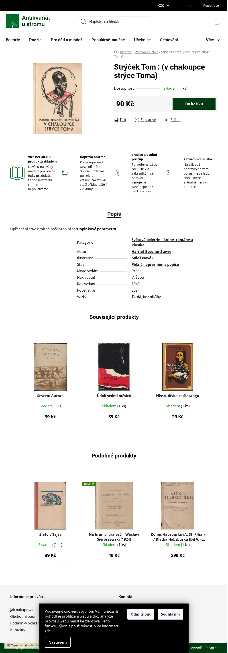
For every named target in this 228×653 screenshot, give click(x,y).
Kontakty (17, 629)
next (214, 383)
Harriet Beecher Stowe (151, 251)
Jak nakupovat (22, 609)
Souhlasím (170, 614)
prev (13, 383)
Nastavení (58, 642)
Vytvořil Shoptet (204, 647)
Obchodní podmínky (27, 616)
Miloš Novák (143, 257)
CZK (161, 5)
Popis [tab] (114, 214)
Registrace (211, 5)
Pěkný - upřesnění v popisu (155, 264)
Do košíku (194, 103)
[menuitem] (12, 39)
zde (48, 630)
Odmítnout (141, 614)
